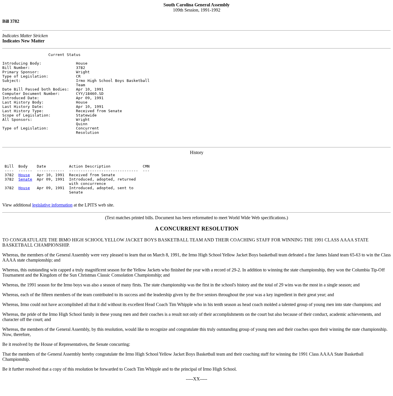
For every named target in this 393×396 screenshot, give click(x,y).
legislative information (52, 204)
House (24, 175)
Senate (25, 179)
